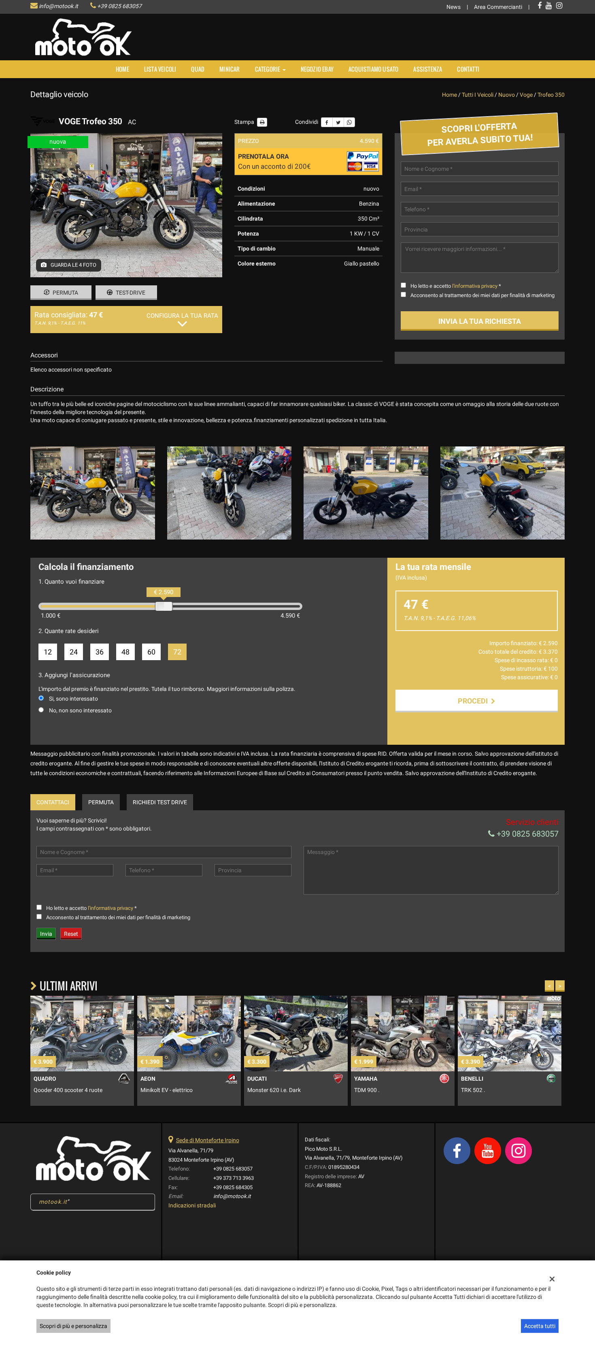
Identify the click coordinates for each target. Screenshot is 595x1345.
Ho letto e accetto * (455, 286)
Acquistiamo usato (373, 69)
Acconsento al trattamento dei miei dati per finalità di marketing (482, 295)
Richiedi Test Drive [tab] (160, 802)
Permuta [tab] (101, 802)
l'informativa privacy (474, 286)
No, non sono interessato (80, 710)
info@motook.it (58, 6)
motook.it (53, 1201)
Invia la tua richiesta (479, 321)
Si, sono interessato (73, 698)
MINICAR (229, 69)
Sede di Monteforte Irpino (207, 1140)
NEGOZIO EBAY (317, 69)
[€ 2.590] (163, 606)
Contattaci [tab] (52, 802)
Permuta (64, 292)
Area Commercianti (498, 7)
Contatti (468, 69)
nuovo (506, 94)
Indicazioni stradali (192, 1205)
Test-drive (130, 292)
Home (122, 69)
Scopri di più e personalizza (73, 1326)
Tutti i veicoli (477, 94)
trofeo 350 (551, 94)
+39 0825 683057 (119, 6)
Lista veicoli (160, 69)
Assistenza (427, 69)
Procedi (474, 701)
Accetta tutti (539, 1326)
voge (526, 94)
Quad (197, 69)
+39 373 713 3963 (233, 1178)
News (453, 7)
